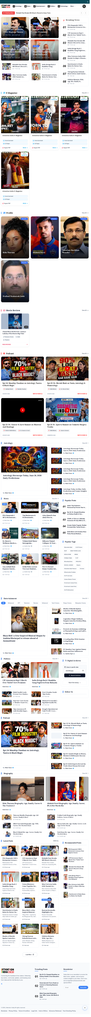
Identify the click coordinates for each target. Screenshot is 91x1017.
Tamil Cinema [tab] (55, 603)
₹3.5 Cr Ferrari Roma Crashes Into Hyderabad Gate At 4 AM (49, 570)
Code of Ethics (43, 1011)
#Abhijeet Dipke (68, 558)
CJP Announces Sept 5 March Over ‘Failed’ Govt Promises (29, 859)
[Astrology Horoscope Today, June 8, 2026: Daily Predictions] (56, 451)
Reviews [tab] (36, 603)
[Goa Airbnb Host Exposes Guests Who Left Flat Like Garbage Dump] (10, 558)
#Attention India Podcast (70, 568)
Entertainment (26, 899)
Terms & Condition (24, 1011)
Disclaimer (4, 1011)
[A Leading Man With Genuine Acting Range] (56, 641)
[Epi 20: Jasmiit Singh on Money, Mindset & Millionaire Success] (56, 756)
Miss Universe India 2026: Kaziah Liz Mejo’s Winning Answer (49, 885)
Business (44, 925)
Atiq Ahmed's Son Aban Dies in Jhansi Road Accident (49, 518)
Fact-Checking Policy (69, 1011)
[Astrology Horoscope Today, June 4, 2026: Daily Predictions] (56, 471)
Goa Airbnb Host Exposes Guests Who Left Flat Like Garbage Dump (10, 570)
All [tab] (3, 603)
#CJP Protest (79, 547)
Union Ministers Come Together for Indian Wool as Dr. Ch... (29, 885)
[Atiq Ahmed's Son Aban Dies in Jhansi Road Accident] (50, 507)
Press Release (26, 873)
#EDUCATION (67, 554)
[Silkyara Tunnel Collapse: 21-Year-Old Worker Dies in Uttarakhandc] (50, 533)
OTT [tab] (19, 603)
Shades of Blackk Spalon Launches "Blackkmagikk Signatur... (8, 937)
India (24, 925)
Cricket (44, 847)
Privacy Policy (13, 1011)
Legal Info (34, 1011)
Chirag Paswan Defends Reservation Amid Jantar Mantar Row (29, 937)
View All (85, 93)
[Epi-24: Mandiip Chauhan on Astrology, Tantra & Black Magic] (24, 734)
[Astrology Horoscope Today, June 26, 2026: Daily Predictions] (24, 459)
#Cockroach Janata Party (70, 583)
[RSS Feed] (1, 984)
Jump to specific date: (71, 667)
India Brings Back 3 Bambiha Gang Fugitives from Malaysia (34, 13)
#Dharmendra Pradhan (70, 572)
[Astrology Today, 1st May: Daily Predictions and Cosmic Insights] (56, 491)
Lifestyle (44, 873)
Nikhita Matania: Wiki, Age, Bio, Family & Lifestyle (48, 937)
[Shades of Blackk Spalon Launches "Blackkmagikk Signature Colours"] (56, 611)
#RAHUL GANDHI (68, 565)
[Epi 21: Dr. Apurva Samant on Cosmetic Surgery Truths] (56, 746)
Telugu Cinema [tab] (67, 603)
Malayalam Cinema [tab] (80, 603)
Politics (25, 847)
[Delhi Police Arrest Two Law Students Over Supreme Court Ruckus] (30, 558)
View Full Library (75, 683)
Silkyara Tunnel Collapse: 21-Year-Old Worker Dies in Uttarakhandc (49, 544)
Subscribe (83, 987)
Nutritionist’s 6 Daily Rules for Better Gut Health (10, 911)
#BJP (65, 551)
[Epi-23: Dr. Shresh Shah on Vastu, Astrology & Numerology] (56, 726)
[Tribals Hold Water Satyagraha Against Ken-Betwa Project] (30, 533)
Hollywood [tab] (45, 603)
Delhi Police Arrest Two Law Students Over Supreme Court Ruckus (29, 570)
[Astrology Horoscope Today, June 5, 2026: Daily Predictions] (56, 461)
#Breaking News (68, 561)
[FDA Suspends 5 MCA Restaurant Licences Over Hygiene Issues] (10, 507)
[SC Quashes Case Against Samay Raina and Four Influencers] (56, 651)
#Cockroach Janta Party (70, 586)
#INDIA (76, 554)
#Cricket (82, 568)
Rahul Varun (7, 520)
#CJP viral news (68, 575)
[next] (85, 13)
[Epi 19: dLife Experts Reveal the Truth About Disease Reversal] (56, 766)
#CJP (76, 558)
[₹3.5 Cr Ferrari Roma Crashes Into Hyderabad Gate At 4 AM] (50, 558)
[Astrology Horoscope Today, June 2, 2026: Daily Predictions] (56, 481)
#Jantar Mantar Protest (70, 579)
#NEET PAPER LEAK (75, 551)
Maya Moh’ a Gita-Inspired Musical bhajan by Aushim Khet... (28, 911)
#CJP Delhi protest (69, 590)
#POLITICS (78, 561)
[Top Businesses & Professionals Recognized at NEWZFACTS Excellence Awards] (30, 507)
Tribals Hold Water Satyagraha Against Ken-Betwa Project (29, 544)
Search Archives (75, 675)
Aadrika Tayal (27, 546)
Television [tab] (27, 603)
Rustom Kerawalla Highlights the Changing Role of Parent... (48, 911)
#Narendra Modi (68, 547)
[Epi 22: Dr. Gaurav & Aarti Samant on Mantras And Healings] (56, 736)
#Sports (78, 565)
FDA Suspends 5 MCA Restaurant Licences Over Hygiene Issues (9, 518)
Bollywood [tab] (11, 603)
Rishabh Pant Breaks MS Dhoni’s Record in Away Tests (49, 859)
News (4, 847)
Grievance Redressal (55, 1011)
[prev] (81, 13)
